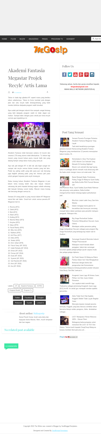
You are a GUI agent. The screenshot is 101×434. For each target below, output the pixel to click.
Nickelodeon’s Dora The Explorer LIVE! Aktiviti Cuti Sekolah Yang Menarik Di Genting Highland (83, 161)
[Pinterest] (86, 74)
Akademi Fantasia (27, 286)
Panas (45, 39)
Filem (13, 39)
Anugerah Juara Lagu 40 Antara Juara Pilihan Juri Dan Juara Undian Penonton (85, 278)
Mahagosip (39, 313)
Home (4, 39)
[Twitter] (70, 74)
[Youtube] (75, 74)
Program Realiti (14, 290)
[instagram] (92, 74)
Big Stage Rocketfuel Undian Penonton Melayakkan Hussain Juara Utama (85, 221)
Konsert (71, 39)
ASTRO (39, 286)
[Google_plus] (81, 74)
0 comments (17, 92)
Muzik (22, 39)
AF (16, 286)
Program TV (57, 39)
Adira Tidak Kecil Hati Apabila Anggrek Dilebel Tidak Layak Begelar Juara (85, 298)
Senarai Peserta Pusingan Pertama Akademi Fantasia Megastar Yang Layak (84, 140)
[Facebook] (64, 74)
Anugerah (33, 39)
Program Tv (28, 290)
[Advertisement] (50, 17)
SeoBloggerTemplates (60, 431)
